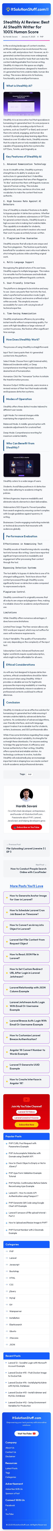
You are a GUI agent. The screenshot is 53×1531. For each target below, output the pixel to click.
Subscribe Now (26, 1124)
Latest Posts (11, 1468)
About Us (9, 1447)
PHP (30, 774)
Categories (10, 1477)
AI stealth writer (16, 169)
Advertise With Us (14, 1489)
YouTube (9, 1514)
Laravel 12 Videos (26, 1112)
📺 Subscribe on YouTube (26, 827)
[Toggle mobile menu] (47, 9)
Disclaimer (10, 1456)
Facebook (10, 1505)
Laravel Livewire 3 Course (26, 1118)
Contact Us (10, 1452)
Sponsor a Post (12, 1493)
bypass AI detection (29, 573)
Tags (7, 1472)
